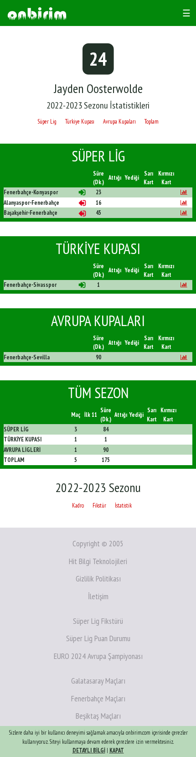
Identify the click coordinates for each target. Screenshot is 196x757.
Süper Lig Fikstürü (98, 621)
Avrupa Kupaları (119, 121)
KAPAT (116, 750)
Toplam (151, 121)
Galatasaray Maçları (98, 680)
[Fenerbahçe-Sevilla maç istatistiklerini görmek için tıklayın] (184, 357)
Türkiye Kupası (79, 121)
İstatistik (123, 505)
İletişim (98, 596)
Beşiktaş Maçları (98, 715)
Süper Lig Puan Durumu (98, 638)
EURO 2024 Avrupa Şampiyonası (98, 656)
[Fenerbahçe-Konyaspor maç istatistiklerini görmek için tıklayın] (184, 192)
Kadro (78, 505)
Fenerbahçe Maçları (98, 698)
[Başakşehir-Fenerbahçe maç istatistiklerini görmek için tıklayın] (184, 213)
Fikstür (99, 505)
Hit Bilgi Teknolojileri (98, 561)
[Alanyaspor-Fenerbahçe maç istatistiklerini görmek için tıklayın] (184, 203)
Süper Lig (47, 121)
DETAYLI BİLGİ (88, 750)
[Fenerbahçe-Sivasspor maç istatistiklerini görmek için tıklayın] (184, 285)
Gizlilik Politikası (98, 578)
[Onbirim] (37, 13)
